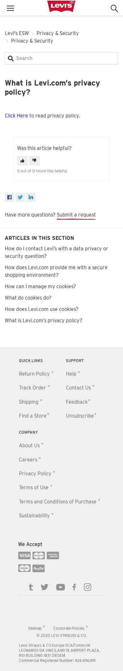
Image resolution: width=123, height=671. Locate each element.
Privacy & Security (58, 33)
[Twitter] (45, 586)
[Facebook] (9, 197)
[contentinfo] (61, 509)
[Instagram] (87, 586)
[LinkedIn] (31, 197)
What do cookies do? (28, 298)
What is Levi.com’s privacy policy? (43, 321)
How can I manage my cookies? (40, 286)
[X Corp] (20, 197)
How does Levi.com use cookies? (42, 309)
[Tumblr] (31, 586)
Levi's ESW (17, 33)
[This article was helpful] (22, 160)
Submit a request (76, 215)
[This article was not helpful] (34, 160)
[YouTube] (60, 586)
